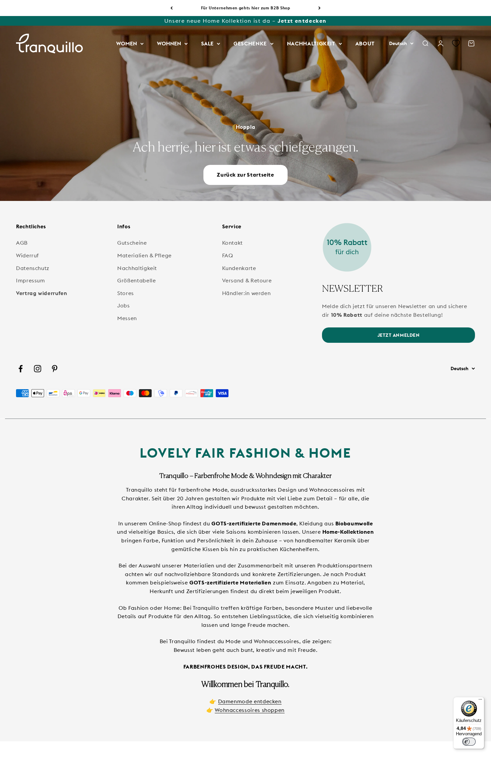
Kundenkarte (239, 268)
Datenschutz (32, 268)
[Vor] (319, 8)
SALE (207, 43)
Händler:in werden (246, 293)
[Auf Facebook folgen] (20, 368)
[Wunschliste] (456, 43)
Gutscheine (132, 242)
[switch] (469, 742)
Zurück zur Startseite (245, 174)
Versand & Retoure (247, 280)
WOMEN (126, 43)
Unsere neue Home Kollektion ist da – (245, 20)
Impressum (30, 280)
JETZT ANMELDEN (398, 335)
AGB (22, 242)
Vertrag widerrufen (41, 293)
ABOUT (365, 43)
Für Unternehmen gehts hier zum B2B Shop (245, 7)
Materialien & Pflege (144, 255)
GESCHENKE (250, 43)
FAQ (227, 255)
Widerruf (27, 255)
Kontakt (232, 242)
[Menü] (480, 701)
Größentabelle (136, 280)
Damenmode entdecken (250, 701)
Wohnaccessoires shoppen (250, 710)
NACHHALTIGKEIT (311, 43)
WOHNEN (169, 43)
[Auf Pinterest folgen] (54, 368)
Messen (127, 318)
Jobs (123, 305)
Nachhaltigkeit (137, 268)
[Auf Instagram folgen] (37, 368)
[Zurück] (171, 8)
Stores (125, 293)
